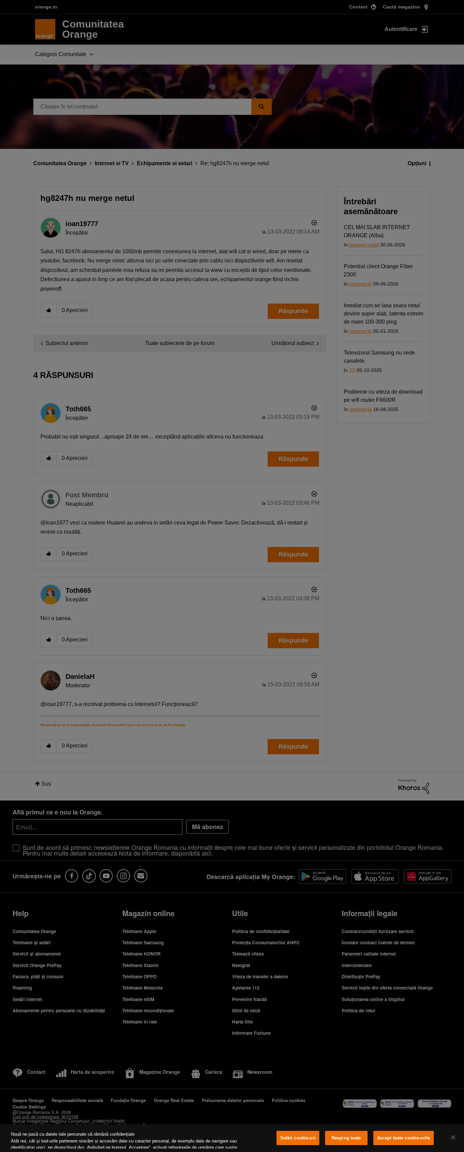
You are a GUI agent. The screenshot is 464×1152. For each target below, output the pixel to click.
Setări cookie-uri (298, 1137)
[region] (232, 1138)
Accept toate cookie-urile (403, 1137)
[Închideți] (453, 1137)
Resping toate (346, 1137)
